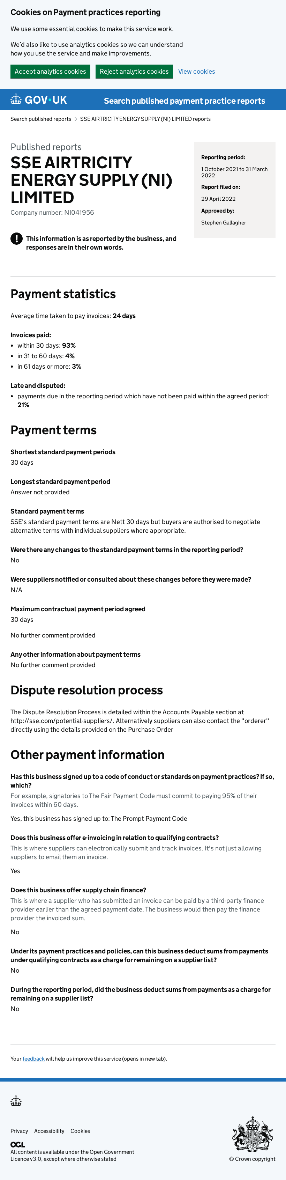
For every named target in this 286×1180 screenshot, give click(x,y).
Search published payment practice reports (184, 101)
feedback (34, 1058)
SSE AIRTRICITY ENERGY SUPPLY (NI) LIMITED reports (145, 119)
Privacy (19, 1131)
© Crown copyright (252, 1159)
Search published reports (40, 119)
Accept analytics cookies (50, 71)
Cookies (80, 1131)
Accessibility (49, 1131)
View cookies (196, 71)
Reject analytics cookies (134, 71)
